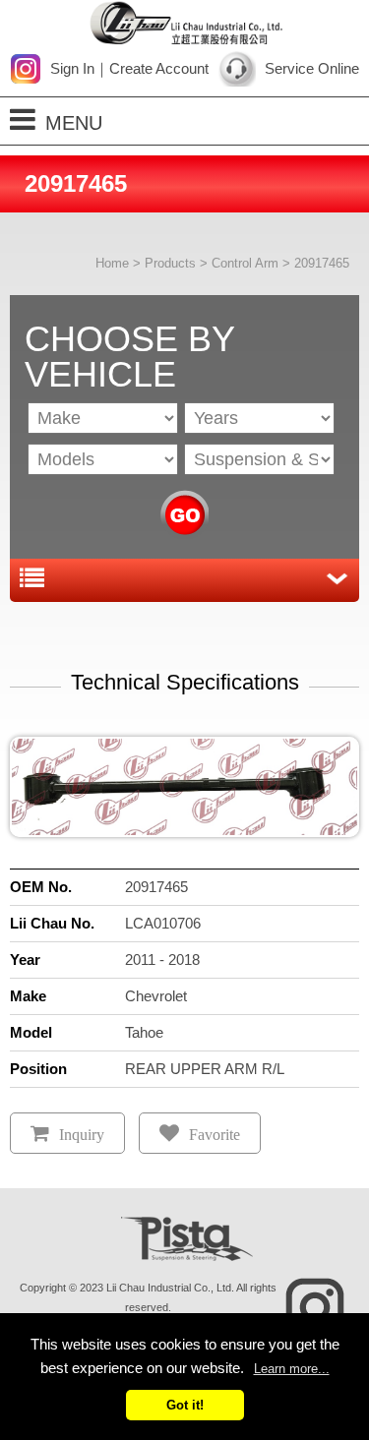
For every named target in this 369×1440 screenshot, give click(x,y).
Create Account (159, 68)
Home (112, 263)
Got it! (185, 1405)
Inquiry (81, 1134)
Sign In (72, 68)
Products (170, 263)
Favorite (214, 1134)
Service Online (312, 68)
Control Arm (245, 263)
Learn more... (292, 1368)
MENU (73, 123)
